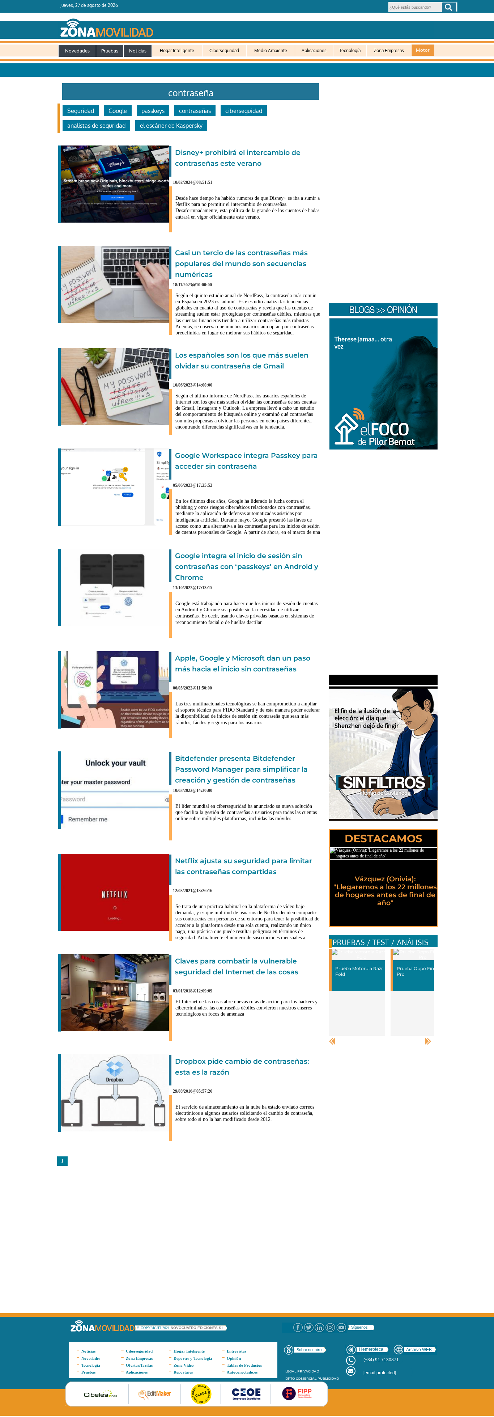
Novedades (77, 51)
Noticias (137, 51)
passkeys (153, 110)
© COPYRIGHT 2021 (154, 1328)
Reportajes (183, 1372)
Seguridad (80, 110)
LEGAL (290, 1371)
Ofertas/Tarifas (139, 1365)
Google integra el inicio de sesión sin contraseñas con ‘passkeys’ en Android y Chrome (246, 567)
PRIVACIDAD (308, 1371)
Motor (423, 50)
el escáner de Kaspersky (171, 125)
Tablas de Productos (244, 1365)
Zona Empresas (389, 50)
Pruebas (109, 51)
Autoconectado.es (242, 1372)
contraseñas (195, 110)
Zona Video (184, 1365)
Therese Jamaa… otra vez (363, 343)
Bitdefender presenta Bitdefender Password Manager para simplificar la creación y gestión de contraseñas (241, 769)
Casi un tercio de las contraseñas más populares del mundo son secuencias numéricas (241, 264)
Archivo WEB (419, 1349)
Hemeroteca (371, 1349)
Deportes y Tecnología (193, 1358)
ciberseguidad (243, 110)
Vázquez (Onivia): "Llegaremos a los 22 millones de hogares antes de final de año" (385, 891)
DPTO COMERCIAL (300, 1378)
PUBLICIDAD (328, 1378)
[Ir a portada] (246, 26)
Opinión (234, 1358)
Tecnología (350, 50)
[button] (449, 7)
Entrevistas (236, 1351)
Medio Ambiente (270, 50)
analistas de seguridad (96, 125)
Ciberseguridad (224, 50)
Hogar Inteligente (177, 50)
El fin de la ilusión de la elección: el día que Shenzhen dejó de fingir (367, 718)
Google (117, 110)
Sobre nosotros (310, 1350)
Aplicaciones (314, 50)
